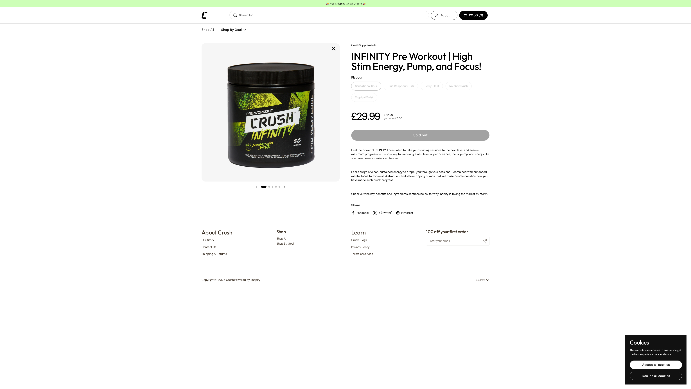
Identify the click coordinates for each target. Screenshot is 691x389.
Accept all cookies (656, 365)
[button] (473, 15)
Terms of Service (362, 254)
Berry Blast (431, 86)
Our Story (208, 240)
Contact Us (209, 247)
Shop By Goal (285, 243)
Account (447, 15)
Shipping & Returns (214, 254)
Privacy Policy (360, 247)
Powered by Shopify (247, 280)
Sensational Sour (366, 86)
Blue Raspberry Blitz (401, 86)
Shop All (281, 238)
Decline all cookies (656, 376)
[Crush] (205, 15)
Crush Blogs (359, 240)
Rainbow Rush (458, 86)
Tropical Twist (364, 97)
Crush (230, 280)
